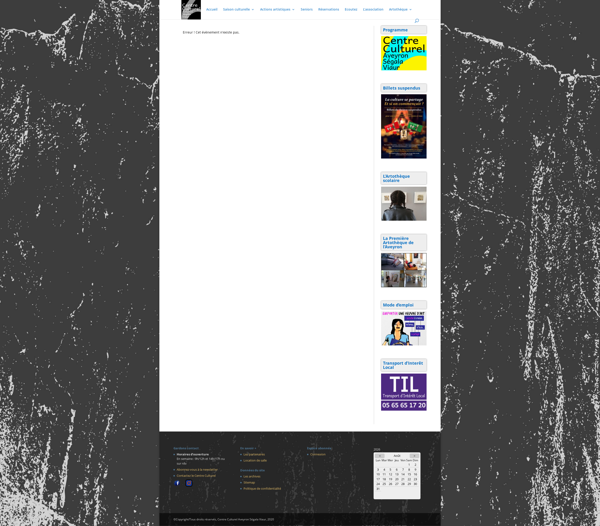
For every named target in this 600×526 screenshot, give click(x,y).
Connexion (318, 454)
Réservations (328, 9)
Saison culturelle (236, 9)
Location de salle (255, 460)
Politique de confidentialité (262, 488)
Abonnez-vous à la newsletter (197, 469)
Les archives (252, 476)
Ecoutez (351, 9)
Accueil (212, 9)
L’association (373, 9)
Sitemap (249, 482)
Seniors (307, 9)
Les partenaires (254, 454)
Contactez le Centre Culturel (196, 475)
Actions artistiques (275, 9)
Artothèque (398, 9)
